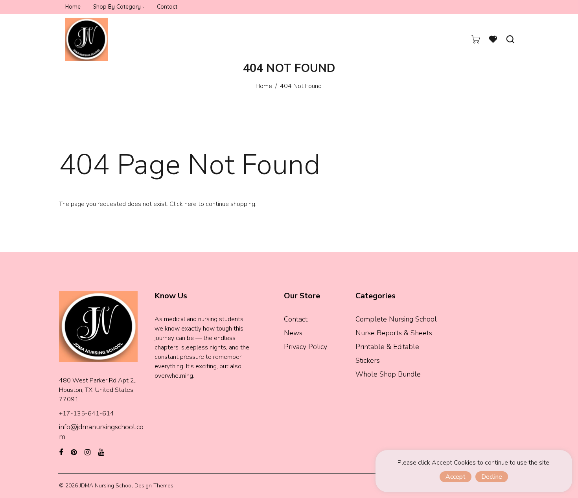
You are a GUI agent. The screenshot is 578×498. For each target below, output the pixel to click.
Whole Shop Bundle (388, 374)
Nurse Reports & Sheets (393, 333)
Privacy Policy (305, 346)
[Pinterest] (74, 452)
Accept (455, 476)
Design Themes (153, 485)
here (190, 204)
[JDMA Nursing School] (86, 39)
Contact (295, 319)
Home (264, 86)
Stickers (367, 360)
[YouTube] (101, 452)
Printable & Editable (387, 346)
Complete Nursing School (396, 319)
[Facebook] (61, 452)
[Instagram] (87, 452)
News (293, 333)
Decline (491, 476)
